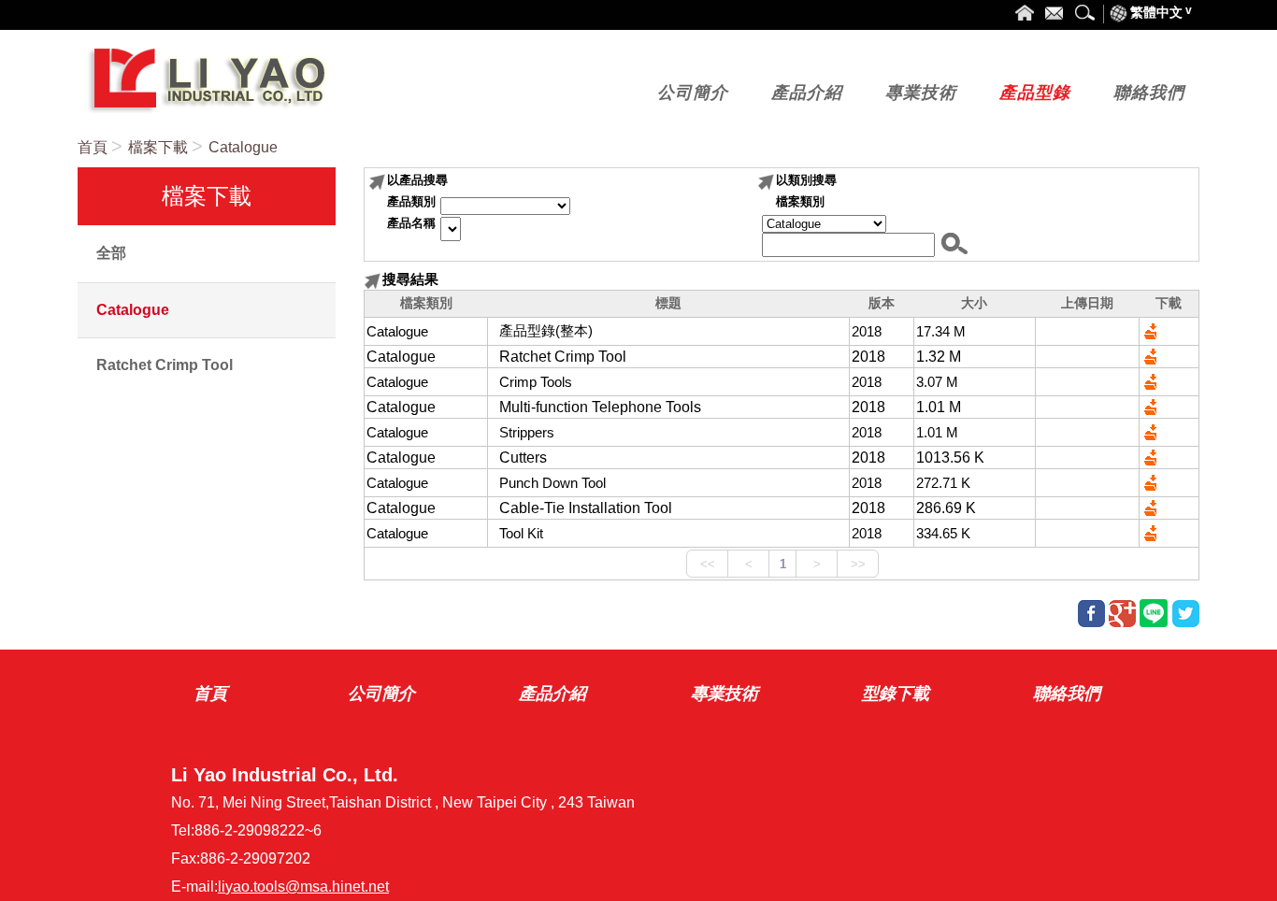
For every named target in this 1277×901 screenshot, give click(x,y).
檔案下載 (158, 147)
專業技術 (724, 693)
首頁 (93, 147)
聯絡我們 (1066, 693)
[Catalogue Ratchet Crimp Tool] (821, 224)
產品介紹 (552, 693)
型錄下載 (895, 693)
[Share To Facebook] (1091, 613)
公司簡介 (381, 693)
